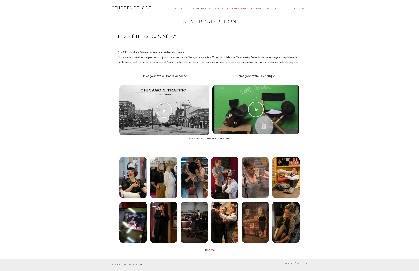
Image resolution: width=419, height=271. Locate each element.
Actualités (181, 8)
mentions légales (293, 263)
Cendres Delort (131, 7)
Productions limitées (269, 8)
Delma (211, 250)
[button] (164, 110)
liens (305, 263)
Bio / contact (298, 8)
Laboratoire (199, 8)
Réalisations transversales (232, 8)
